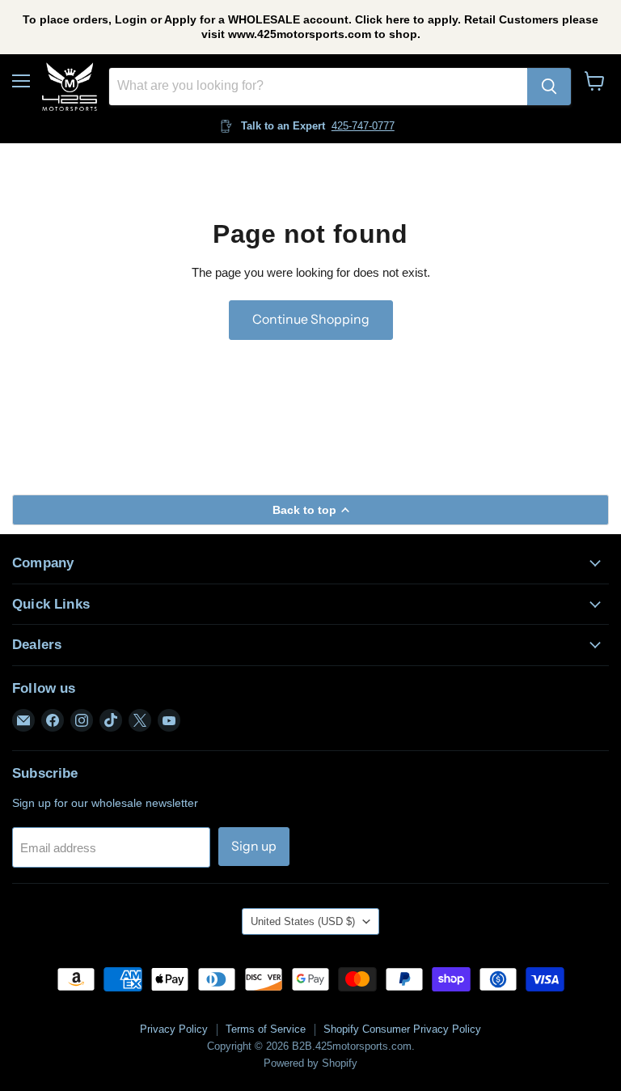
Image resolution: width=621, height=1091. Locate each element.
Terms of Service (266, 1029)
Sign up (254, 846)
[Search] (549, 86)
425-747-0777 (363, 126)
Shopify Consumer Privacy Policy (402, 1029)
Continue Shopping (311, 319)
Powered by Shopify (310, 1063)
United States (303, 921)
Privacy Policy (174, 1029)
